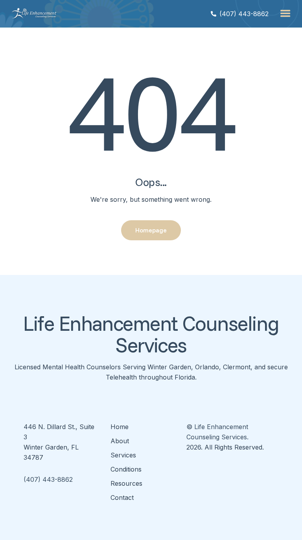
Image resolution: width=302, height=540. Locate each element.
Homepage (151, 230)
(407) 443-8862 (48, 479)
